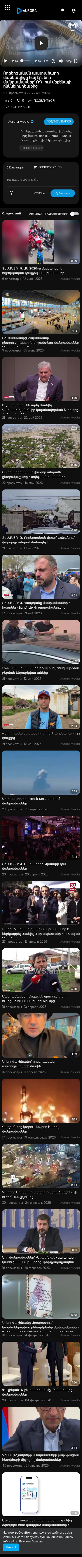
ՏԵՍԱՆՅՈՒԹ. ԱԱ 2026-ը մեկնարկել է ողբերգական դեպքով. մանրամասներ (33, 270)
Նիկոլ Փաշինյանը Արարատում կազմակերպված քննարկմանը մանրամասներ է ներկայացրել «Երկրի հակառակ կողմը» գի (40, 1327)
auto (67, 50)
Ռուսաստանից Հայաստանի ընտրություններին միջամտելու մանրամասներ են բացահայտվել (40, 343)
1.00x (47, 61)
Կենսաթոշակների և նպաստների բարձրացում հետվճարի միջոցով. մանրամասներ (40, 1457)
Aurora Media (19, 121)
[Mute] (61, 61)
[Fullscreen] (76, 61)
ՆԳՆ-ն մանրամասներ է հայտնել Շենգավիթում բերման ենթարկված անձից (40, 670)
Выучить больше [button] (31, 1541)
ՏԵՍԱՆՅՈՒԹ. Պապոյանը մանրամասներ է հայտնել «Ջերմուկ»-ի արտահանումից (36, 605)
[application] (41, 43)
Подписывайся (59, 121)
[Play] (5, 61)
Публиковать (63, 193)
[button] (73, 10)
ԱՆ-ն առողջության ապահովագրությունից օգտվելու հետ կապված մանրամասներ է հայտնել (37, 1525)
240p (67, 43)
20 (53, 61)
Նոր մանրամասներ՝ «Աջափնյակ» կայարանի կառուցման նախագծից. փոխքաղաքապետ (39, 1259)
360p (69, 61)
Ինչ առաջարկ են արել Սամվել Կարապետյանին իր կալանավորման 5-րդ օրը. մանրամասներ (40, 410)
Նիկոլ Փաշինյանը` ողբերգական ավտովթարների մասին (28, 1063)
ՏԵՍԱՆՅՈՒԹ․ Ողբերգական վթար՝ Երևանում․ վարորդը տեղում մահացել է (39, 539)
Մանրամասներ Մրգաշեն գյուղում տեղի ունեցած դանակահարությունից (34, 998)
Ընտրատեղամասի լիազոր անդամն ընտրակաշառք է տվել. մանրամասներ (33, 474)
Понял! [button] (11, 1547)
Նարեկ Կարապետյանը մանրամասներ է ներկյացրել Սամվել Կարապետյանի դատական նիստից (41, 934)
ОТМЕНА (39, 193)
